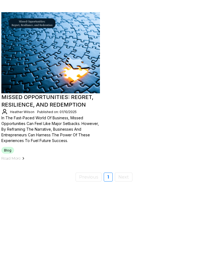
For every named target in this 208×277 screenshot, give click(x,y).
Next (123, 177)
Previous (88, 177)
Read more (11, 158)
